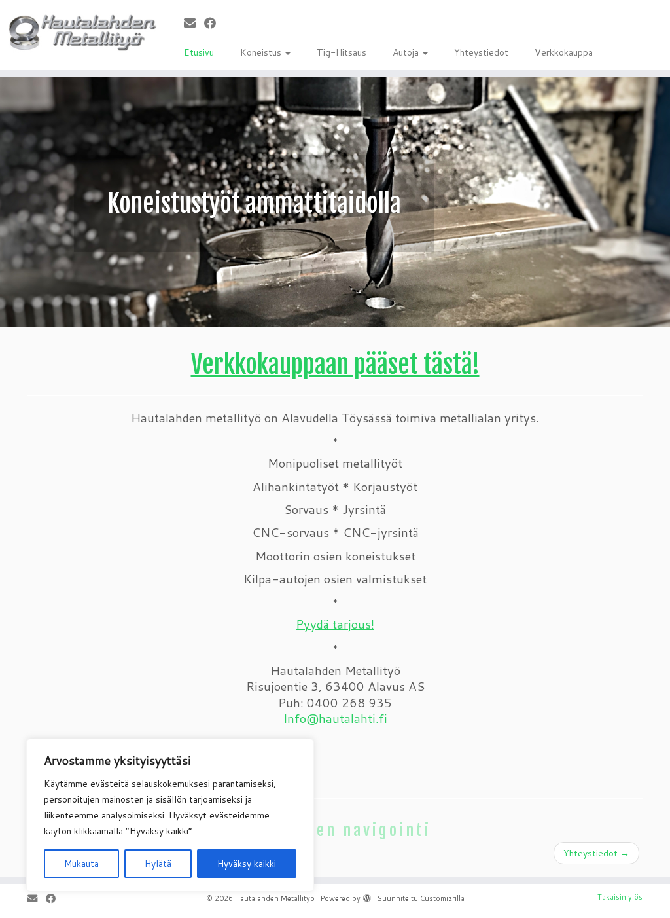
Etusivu (199, 52)
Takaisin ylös (620, 897)
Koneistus (262, 52)
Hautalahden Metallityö (275, 898)
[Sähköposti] (194, 22)
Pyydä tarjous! (335, 624)
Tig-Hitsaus (341, 52)
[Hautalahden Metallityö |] (78, 32)
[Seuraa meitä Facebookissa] (214, 22)
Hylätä (158, 863)
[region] (170, 815)
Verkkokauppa (564, 52)
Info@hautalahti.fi (335, 718)
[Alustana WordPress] (367, 895)
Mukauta (81, 863)
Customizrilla (442, 898)
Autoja (407, 52)
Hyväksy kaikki (246, 863)
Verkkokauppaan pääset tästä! (335, 364)
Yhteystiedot (481, 52)
